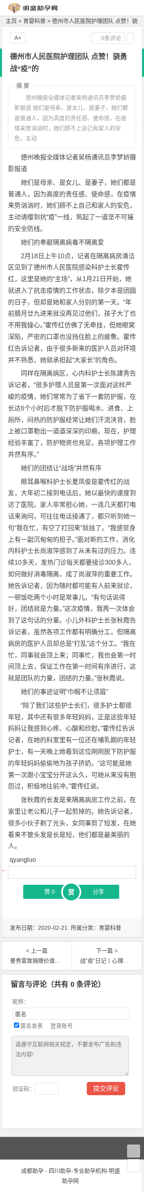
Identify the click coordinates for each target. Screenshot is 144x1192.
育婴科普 (34, 21)
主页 (11, 21)
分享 (98, 891)
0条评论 (110, 38)
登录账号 (61, 1026)
